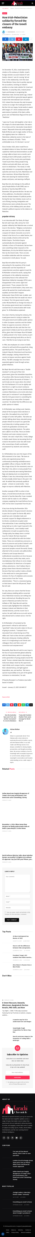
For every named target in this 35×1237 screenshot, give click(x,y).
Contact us (28, 1230)
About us (13, 1230)
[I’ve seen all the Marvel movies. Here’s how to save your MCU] (6, 1153)
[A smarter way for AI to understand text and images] (6, 1022)
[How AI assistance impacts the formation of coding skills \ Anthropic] (6, 1038)
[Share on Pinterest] (19, 39)
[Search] (32, 3)
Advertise (20, 1230)
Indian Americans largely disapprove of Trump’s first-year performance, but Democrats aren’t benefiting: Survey (15, 795)
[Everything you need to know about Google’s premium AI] (6, 1213)
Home (12, 8)
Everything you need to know (22, 1202)
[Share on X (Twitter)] (12, 39)
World (4, 13)
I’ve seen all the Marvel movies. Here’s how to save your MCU (22, 1153)
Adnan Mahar (11, 31)
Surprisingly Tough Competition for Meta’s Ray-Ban (22, 1030)
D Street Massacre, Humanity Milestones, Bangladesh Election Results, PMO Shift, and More (15, 1005)
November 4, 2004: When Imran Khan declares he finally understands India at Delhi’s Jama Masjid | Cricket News (15, 826)
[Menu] (3, 3)
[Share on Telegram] (26, 39)
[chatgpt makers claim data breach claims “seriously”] (6, 1194)
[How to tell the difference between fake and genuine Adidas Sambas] (6, 948)
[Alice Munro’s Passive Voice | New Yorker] (6, 967)
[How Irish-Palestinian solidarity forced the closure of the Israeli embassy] (17, 52)
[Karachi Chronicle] (17, 3)
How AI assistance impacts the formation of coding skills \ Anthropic (23, 1038)
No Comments (7, 34)
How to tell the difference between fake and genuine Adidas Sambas (21, 948)
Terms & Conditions (26, 1232)
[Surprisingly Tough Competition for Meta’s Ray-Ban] (6, 1030)
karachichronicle (27, 1226)
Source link (6, 697)
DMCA (7, 1232)
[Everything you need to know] (6, 1204)
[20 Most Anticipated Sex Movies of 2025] (6, 938)
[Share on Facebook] (5, 39)
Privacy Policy (16, 1084)
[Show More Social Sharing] (31, 39)
